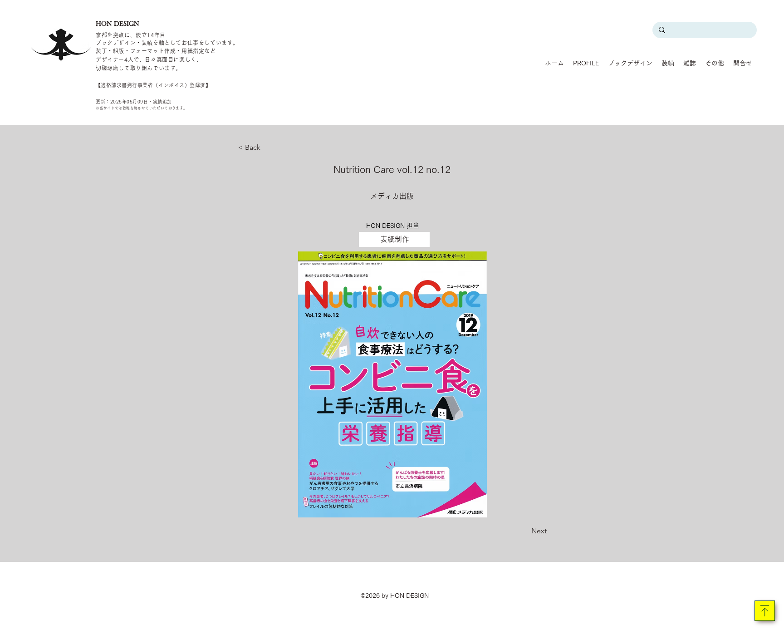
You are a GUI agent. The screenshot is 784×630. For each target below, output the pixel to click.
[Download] (765, 610)
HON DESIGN (117, 23)
